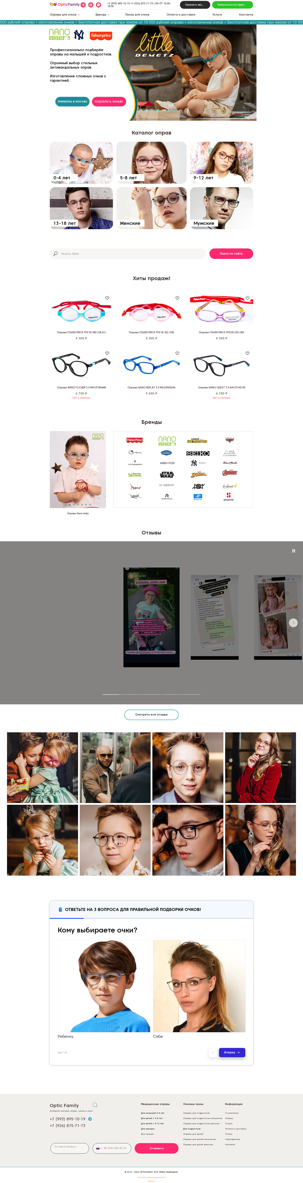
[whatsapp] (98, 5)
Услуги (217, 14)
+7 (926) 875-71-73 (141, 3)
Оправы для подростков (196, 1113)
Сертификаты (232, 1139)
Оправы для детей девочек (198, 1144)
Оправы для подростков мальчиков (202, 1118)
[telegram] (83, 5)
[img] (81, 163)
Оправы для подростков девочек (201, 1123)
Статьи (228, 1134)
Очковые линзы (193, 1104)
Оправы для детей (193, 1134)
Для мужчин (147, 1134)
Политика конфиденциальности (151, 1177)
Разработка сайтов (235, 1149)
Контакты (246, 14)
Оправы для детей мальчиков (199, 1139)
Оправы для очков (63, 14)
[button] (195, 5)
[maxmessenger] (90, 5)
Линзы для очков (137, 14)
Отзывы (229, 1118)
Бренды (101, 14)
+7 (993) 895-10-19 (118, 3)
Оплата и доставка (181, 14)
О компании (232, 1113)
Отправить (157, 1148)
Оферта (151, 1181)
